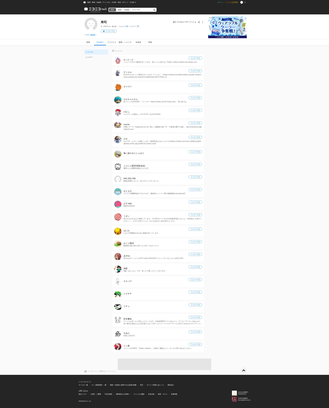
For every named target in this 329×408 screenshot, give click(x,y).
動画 (89, 2)
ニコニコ (95, 9)
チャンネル (106, 2)
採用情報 (174, 394)
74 (134, 26)
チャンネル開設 (139, 394)
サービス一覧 (83, 385)
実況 (119, 2)
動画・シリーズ (125, 42)
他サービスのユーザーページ (183, 22)
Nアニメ (125, 2)
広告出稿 (151, 394)
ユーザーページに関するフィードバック (102, 371)
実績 (150, 42)
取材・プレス (162, 394)
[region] (96, 55)
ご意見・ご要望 (95, 394)
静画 (93, 2)
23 (123, 26)
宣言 (141, 385)
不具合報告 (108, 394)
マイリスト (111, 42)
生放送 (99, 2)
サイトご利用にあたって (155, 385)
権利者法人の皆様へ (123, 394)
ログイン (220, 2)
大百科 (114, 2)
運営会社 (171, 385)
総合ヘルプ (82, 394)
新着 (88, 42)
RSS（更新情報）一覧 (99, 385)
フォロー (100, 42)
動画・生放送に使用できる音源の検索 (123, 385)
